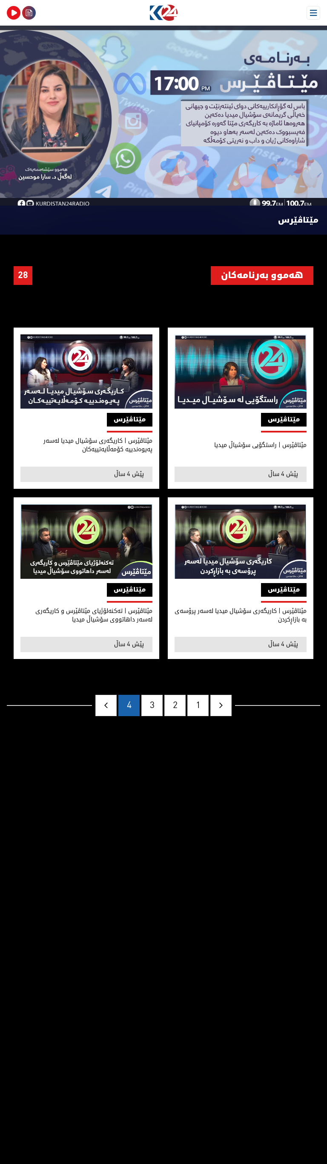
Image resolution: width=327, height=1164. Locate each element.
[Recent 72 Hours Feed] (29, 13)
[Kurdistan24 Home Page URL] (163, 13)
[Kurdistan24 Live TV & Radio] (13, 13)
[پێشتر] (221, 705)
